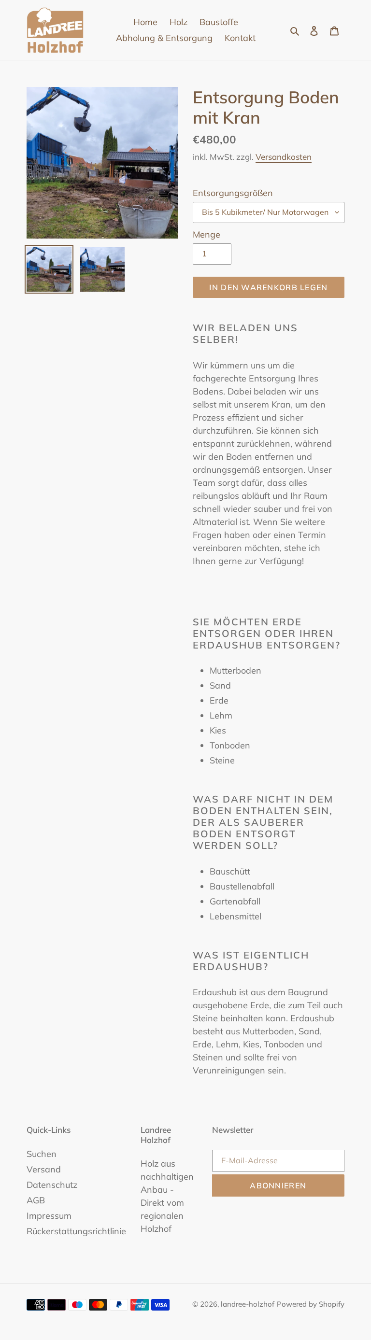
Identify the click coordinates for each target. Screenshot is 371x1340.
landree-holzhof (247, 1304)
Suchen (42, 1153)
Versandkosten (284, 157)
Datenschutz (52, 1184)
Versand (44, 1169)
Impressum (49, 1215)
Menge (206, 234)
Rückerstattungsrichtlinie (76, 1231)
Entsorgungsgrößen (233, 192)
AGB (36, 1200)
